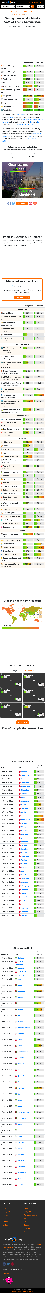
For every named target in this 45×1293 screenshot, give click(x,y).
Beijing (5, 1215)
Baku (26, 1222)
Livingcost (32, 26)
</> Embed (22, 203)
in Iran (30, 136)
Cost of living (32, 2)
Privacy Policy (28, 1292)
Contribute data (22, 297)
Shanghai (6, 1212)
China (26, 12)
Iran (33, 12)
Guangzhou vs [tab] (16, 671)
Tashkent (27, 1225)
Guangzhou (19, 14)
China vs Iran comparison (25, 124)
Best (42, 2)
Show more (22, 722)
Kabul (26, 1231)
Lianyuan (27, 1212)
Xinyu (26, 1218)
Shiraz (5, 1231)
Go (32, 7)
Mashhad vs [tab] (29, 671)
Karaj (4, 1228)
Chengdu (6, 1218)
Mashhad (29, 14)
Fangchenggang (30, 1215)
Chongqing (7, 1208)
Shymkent (28, 1228)
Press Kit (6, 1273)
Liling (26, 1208)
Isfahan (5, 1225)
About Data (16, 1292)
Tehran (5, 1222)
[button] (9, 203)
